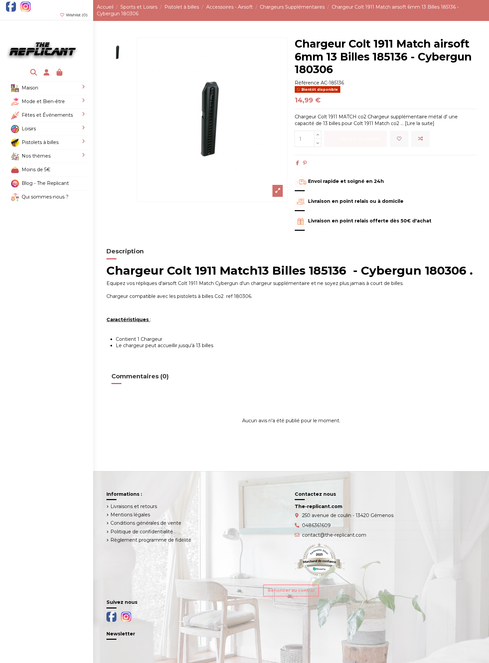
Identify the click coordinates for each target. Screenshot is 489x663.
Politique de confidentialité (141, 532)
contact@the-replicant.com (334, 535)
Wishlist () (76, 14)
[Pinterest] (305, 163)
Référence (307, 83)
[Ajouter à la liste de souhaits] (399, 139)
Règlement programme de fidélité (150, 540)
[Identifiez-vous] (47, 73)
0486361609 (316, 525)
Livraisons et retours (133, 506)
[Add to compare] (420, 139)
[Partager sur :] (297, 163)
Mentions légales (130, 515)
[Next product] (484, 10)
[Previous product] (480, 10)
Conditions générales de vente (145, 523)
